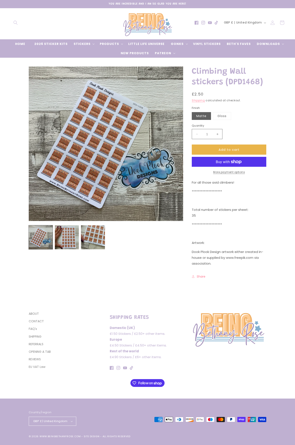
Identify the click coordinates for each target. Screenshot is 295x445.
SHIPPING (35, 336)
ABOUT (34, 314)
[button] (15, 22)
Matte (201, 116)
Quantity (198, 126)
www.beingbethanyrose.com (60, 436)
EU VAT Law (37, 367)
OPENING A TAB (40, 352)
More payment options (229, 172)
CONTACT (36, 321)
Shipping (198, 100)
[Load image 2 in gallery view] (67, 237)
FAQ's (33, 329)
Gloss (222, 116)
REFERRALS (36, 344)
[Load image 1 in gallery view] (41, 237)
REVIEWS (35, 359)
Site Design (92, 436)
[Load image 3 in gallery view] (93, 237)
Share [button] (201, 276)
